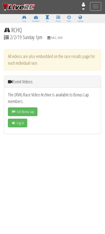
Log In (20, 122)
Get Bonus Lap (25, 111)
